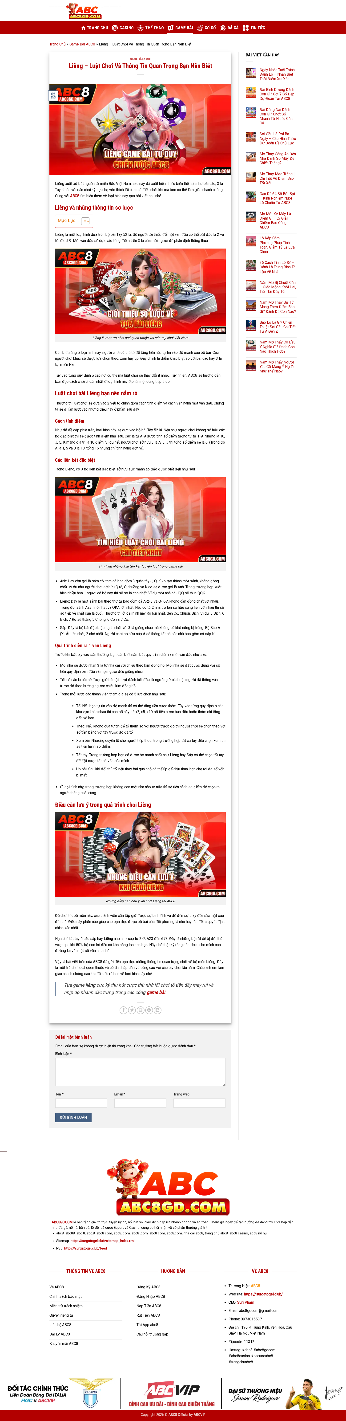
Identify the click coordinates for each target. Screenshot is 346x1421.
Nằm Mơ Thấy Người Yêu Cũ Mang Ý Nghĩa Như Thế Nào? (277, 366)
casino (127, 27)
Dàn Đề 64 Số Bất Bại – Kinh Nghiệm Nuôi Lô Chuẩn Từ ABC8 (277, 198)
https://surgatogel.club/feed (85, 1248)
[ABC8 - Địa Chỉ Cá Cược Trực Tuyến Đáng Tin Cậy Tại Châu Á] (85, 11)
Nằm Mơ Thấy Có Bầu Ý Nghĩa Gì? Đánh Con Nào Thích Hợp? (277, 346)
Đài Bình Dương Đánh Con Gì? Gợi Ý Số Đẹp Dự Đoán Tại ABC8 (277, 94)
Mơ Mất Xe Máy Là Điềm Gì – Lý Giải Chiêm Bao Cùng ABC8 (275, 221)
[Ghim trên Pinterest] (149, 1010)
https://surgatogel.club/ (263, 1294)
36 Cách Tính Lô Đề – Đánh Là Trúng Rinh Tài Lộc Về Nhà (278, 267)
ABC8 (74, 196)
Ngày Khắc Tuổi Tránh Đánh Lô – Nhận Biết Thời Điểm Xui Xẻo (277, 74)
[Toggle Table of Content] (83, 221)
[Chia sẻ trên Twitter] (132, 1010)
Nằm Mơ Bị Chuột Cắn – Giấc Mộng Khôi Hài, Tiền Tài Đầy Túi (278, 287)
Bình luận (63, 1054)
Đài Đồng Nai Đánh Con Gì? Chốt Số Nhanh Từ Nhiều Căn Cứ (276, 116)
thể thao (154, 27)
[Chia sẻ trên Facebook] (123, 1010)
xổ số (210, 27)
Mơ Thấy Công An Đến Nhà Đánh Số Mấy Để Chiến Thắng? (278, 158)
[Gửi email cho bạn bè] (141, 1010)
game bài (184, 27)
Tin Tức (257, 27)
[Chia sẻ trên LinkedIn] (157, 1010)
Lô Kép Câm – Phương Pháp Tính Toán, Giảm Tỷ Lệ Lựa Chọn (277, 245)
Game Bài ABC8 (82, 44)
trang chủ (97, 27)
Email (119, 1094)
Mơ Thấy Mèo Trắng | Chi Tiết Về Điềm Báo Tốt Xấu (277, 178)
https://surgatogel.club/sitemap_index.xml (102, 1241)
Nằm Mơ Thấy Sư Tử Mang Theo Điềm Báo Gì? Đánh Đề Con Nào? (278, 307)
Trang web (181, 1094)
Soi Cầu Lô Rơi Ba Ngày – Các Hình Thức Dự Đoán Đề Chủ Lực (278, 138)
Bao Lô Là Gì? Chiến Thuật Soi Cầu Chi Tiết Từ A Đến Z (278, 327)
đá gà (233, 27)
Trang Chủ (57, 44)
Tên (59, 1094)
